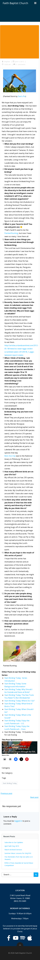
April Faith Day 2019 (12, 846)
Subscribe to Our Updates (14, 842)
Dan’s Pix (21, 96)
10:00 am (7, 64)
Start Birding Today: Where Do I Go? (19, 700)
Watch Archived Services (13, 850)
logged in (18, 821)
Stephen (7, 61)
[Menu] (35, 3)
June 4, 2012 (19, 61)
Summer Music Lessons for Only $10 (18, 853)
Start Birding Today (10, 783)
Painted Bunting (11, 233)
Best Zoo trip (9, 456)
